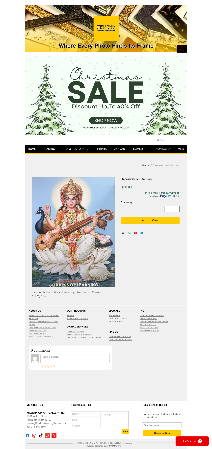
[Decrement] (177, 209)
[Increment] (167, 209)
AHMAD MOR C (113, 446)
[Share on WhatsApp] (129, 233)
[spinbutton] (172, 209)
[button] (182, 48)
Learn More (154, 196)
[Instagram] (34, 435)
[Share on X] (123, 233)
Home (146, 165)
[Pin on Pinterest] (135, 233)
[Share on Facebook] (142, 233)
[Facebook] (27, 435)
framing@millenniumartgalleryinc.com (47, 423)
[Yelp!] (54, 435)
